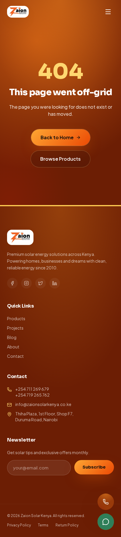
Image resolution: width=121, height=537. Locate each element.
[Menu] (108, 12)
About (13, 346)
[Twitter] (40, 283)
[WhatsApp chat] (106, 521)
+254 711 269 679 (32, 389)
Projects (15, 327)
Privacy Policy (19, 525)
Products (16, 318)
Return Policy (67, 525)
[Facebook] (12, 283)
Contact (15, 356)
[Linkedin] (54, 283)
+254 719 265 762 (32, 394)
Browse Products (60, 159)
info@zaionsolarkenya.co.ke (43, 404)
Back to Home (57, 137)
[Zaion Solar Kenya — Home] (18, 12)
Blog (11, 337)
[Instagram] (26, 283)
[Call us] (106, 502)
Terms (43, 525)
